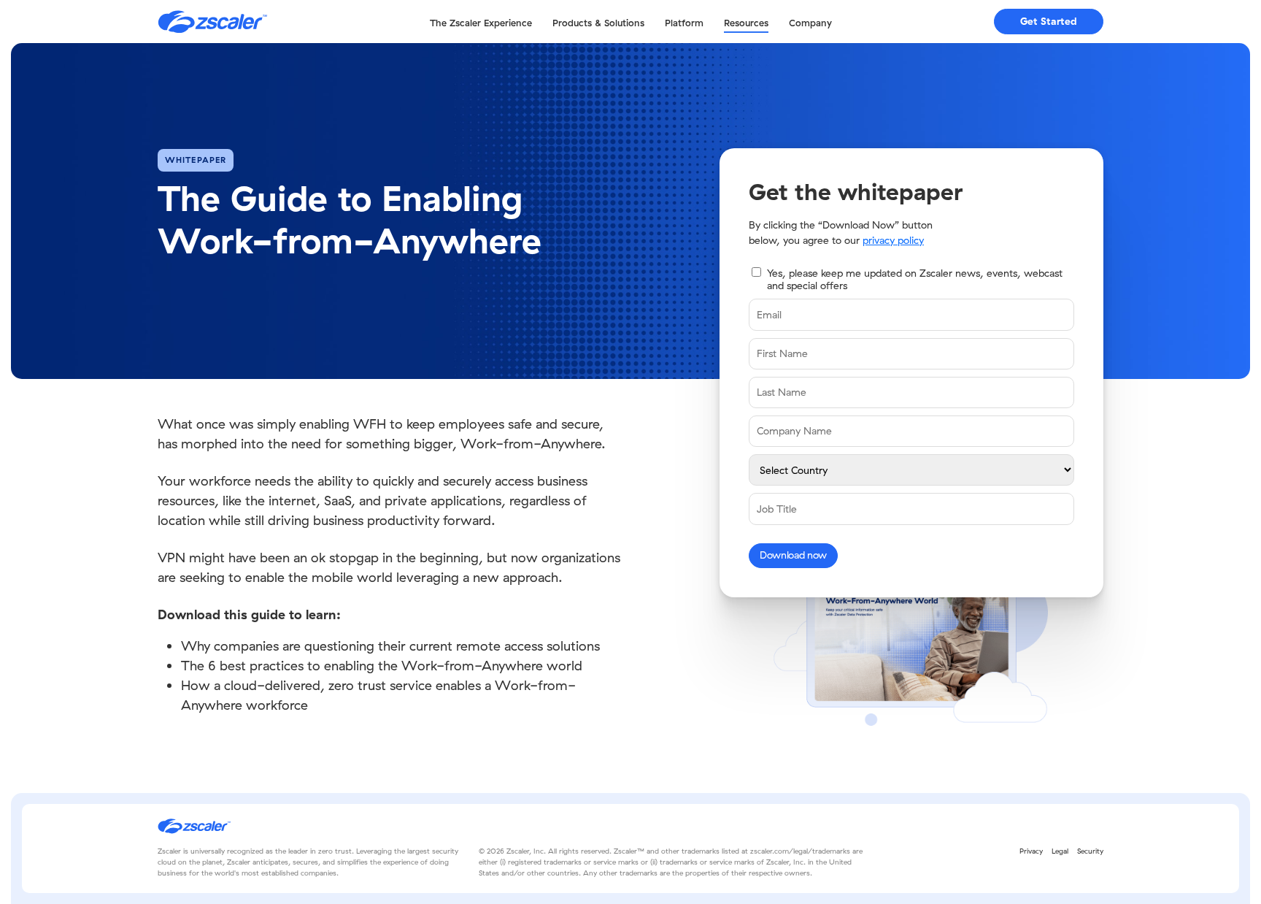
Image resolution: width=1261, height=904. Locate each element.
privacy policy (893, 240)
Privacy (1031, 851)
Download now (793, 555)
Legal (1060, 851)
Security (1090, 851)
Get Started (1048, 21)
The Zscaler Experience (481, 22)
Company (810, 22)
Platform (684, 22)
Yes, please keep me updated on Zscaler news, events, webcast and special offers (915, 279)
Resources (746, 22)
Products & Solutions (598, 22)
